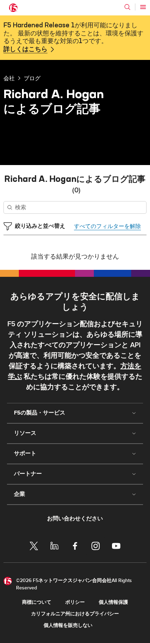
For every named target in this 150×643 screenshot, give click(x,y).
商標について (36, 602)
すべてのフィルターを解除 (107, 226)
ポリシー (75, 602)
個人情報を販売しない (68, 625)
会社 (9, 78)
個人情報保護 (113, 602)
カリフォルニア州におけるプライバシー (75, 614)
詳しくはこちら (25, 49)
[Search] (127, 7)
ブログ (32, 78)
